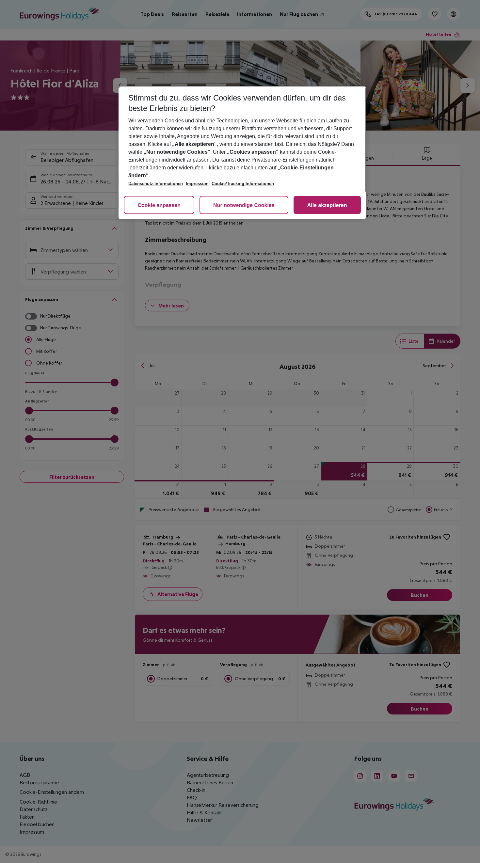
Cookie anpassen (159, 205)
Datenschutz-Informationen (155, 183)
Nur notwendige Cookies (244, 205)
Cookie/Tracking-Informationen (243, 183)
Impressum (197, 183)
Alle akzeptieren (327, 205)
